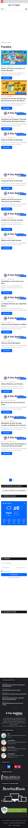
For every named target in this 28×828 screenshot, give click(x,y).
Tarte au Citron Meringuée (10, 343)
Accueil (4, 42)
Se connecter (14, 574)
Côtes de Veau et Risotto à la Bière (14, 324)
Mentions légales (16, 825)
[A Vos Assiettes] (14, 5)
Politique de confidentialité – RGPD (17, 822)
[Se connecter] (26, 9)
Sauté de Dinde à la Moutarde (12, 140)
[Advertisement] (14, 26)
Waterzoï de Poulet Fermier (11, 240)
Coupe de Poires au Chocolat (11, 181)
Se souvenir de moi (6, 571)
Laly (8, 733)
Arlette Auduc (11, 747)
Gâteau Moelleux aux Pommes (12, 384)
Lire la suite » (6, 78)
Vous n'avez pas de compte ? (14, 577)
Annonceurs (6, 822)
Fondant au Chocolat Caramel (12, 220)
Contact (9, 825)
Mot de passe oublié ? (21, 567)
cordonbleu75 (11, 740)
